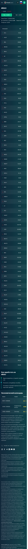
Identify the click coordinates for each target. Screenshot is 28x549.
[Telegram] (7, 449)
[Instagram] (2, 449)
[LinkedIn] (9, 449)
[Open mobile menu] (2, 2)
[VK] (14, 449)
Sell (19, 15)
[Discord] (12, 449)
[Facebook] (4, 449)
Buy (7, 15)
